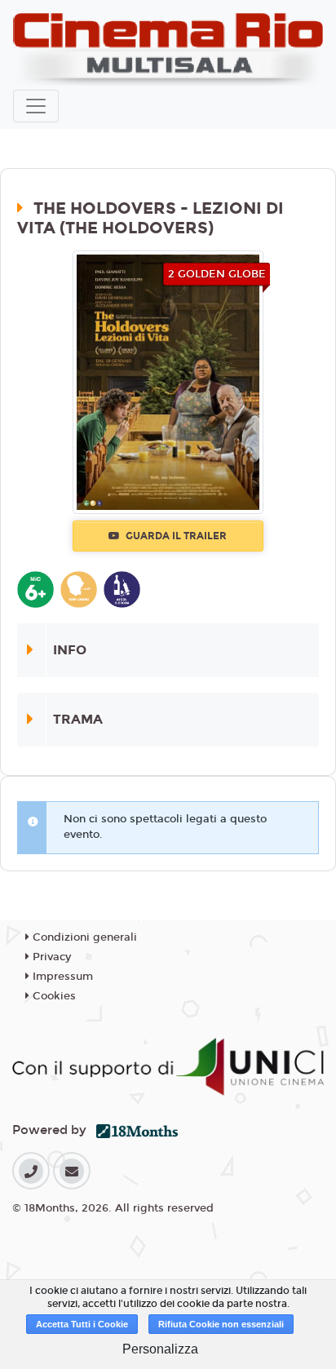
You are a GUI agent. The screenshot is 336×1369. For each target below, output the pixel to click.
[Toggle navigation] (36, 106)
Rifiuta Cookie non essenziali (221, 1324)
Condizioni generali (83, 937)
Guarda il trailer (175, 536)
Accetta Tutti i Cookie (82, 1324)
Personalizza (160, 1349)
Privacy (50, 957)
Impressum (61, 976)
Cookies (52, 996)
